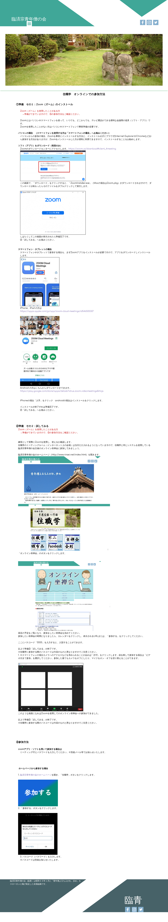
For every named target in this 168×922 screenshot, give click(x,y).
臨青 (133, 900)
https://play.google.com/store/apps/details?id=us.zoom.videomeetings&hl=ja (61, 391)
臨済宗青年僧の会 (29, 19)
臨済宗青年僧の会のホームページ (35, 775)
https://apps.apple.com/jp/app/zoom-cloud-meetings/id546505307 (57, 311)
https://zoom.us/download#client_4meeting (92, 149)
